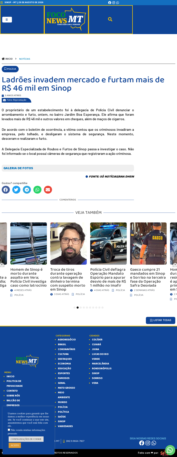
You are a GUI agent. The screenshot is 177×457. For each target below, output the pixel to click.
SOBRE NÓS (13, 396)
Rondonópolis (101, 369)
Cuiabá (96, 344)
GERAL (62, 383)
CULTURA (63, 354)
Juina (95, 349)
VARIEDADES (65, 426)
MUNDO (62, 402)
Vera (95, 383)
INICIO (10, 376)
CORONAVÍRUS (66, 349)
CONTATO (12, 391)
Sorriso (97, 378)
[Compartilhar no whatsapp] (37, 190)
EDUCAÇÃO (64, 369)
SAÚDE (62, 417)
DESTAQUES (65, 359)
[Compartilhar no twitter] (16, 190)
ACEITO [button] (15, 445)
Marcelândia (100, 364)
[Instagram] (113, 2)
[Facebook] (109, 2)
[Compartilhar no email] (48, 190)
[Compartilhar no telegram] (27, 190)
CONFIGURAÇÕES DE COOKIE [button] (26, 439)
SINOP (61, 421)
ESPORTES (64, 373)
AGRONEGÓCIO (67, 340)
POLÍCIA (63, 407)
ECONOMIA (64, 364)
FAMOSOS (63, 378)
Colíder (97, 340)
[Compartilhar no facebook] (6, 190)
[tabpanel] (108, 258)
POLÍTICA (63, 412)
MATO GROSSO (66, 388)
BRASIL (62, 344)
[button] (10, 69)
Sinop (95, 373)
